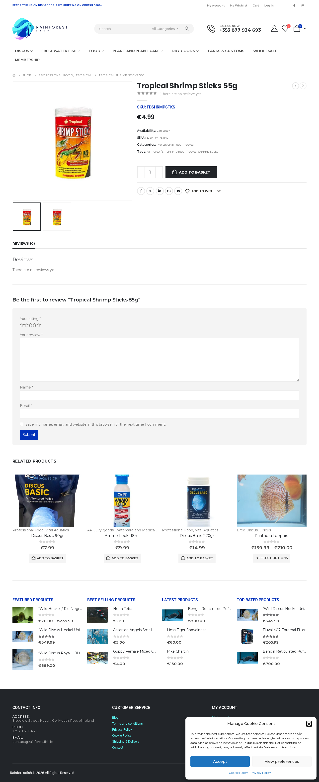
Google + (169, 191)
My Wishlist (238, 5)
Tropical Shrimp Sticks (202, 151)
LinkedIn (160, 191)
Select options (273, 558)
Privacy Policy (260, 773)
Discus (22, 51)
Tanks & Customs (225, 51)
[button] (309, 723)
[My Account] (274, 28)
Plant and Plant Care (136, 51)
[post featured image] (47, 501)
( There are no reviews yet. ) (182, 94)
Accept (220, 761)
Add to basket (194, 172)
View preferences (282, 761)
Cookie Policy (238, 773)
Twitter (150, 191)
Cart (256, 5)
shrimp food (175, 151)
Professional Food (169, 144)
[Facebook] (294, 5)
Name (26, 387)
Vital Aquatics (57, 530)
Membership (27, 60)
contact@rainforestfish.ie (32, 742)
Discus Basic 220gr (197, 535)
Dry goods (183, 51)
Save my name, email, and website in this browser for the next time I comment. (95, 424)
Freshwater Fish (59, 51)
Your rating (30, 318)
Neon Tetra (122, 608)
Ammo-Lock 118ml (122, 535)
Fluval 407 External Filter (284, 630)
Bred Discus (247, 530)
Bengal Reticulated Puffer (211, 608)
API (90, 530)
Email (178, 191)
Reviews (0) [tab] (23, 243)
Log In (269, 5)
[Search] (187, 29)
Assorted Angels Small (132, 630)
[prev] (295, 85)
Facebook (141, 191)
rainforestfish (156, 151)
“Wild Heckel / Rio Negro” (60, 608)
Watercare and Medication (138, 530)
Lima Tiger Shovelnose (187, 630)
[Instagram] (302, 5)
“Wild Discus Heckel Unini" (61, 630)
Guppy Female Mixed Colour (137, 651)
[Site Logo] (39, 29)
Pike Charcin (178, 651)
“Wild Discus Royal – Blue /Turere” (67, 653)
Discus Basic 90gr (47, 535)
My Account (216, 5)
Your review (31, 335)
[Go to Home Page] (13, 75)
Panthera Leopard (272, 535)
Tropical (188, 144)
